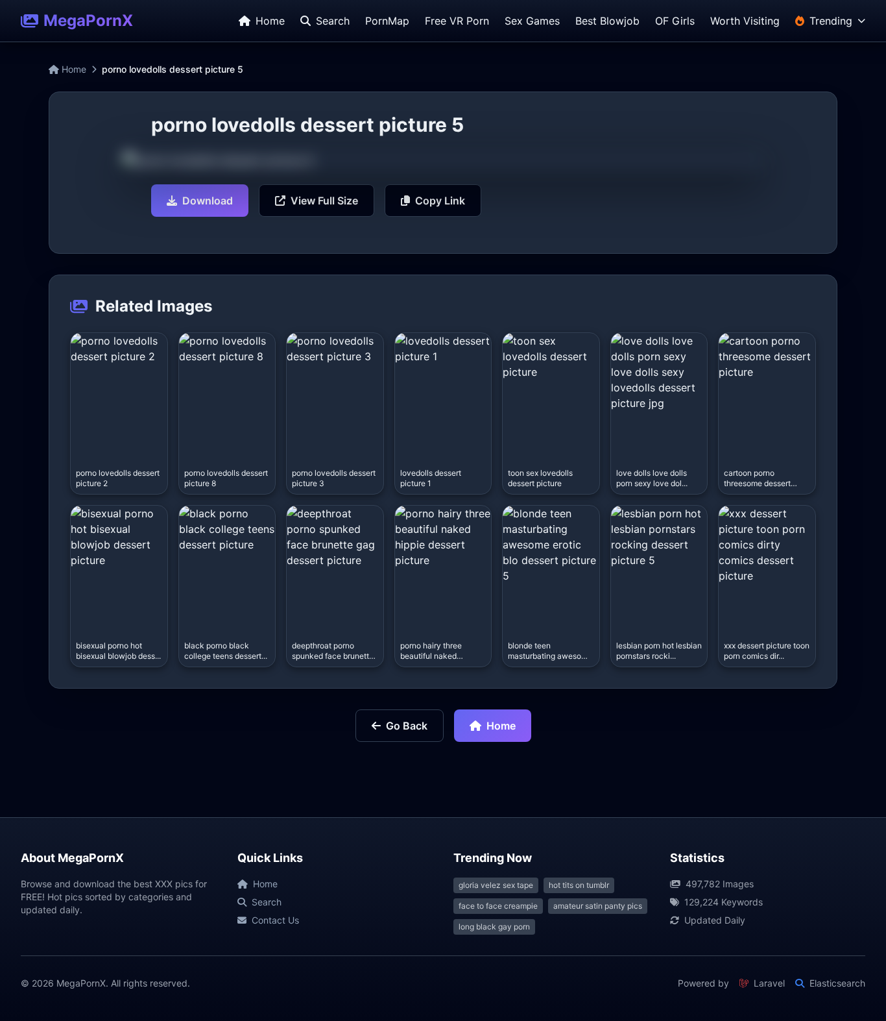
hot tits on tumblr (579, 885)
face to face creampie (498, 906)
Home (72, 69)
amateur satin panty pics (597, 906)
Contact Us (275, 920)
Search (266, 901)
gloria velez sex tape (496, 885)
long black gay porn (494, 926)
